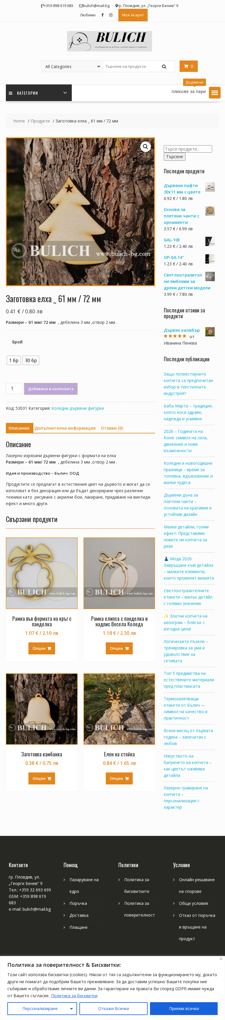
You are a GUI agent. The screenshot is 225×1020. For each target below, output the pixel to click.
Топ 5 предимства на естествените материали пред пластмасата (189, 679)
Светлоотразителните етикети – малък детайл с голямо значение (188, 597)
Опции (39, 648)
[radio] (14, 360)
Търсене (174, 156)
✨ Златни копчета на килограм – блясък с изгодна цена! (185, 622)
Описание (18, 428)
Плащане (78, 927)
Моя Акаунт (133, 15)
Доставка (78, 915)
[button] (215, 92)
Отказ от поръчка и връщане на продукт (197, 926)
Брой (17, 342)
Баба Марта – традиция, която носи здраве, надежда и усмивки (188, 412)
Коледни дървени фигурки (78, 408)
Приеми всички (184, 1008)
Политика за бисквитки (74, 995)
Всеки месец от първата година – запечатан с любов (188, 737)
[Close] (221, 958)
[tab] (18, 428)
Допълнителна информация (65, 428)
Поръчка (78, 903)
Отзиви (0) (112, 428)
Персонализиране (40, 1008)
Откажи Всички (113, 1008)
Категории (27, 93)
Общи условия (193, 903)
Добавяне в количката (51, 388)
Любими (88, 15)
